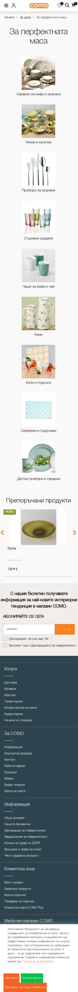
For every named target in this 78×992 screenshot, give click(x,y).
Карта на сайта (14, 791)
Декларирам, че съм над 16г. (29, 639)
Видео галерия (14, 785)
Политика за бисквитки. (38, 961)
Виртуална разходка (18, 753)
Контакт (10, 760)
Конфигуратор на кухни (20, 708)
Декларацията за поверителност (53, 645)
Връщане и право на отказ (22, 849)
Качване (10, 689)
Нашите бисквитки (17, 824)
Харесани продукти (17, 889)
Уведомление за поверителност (26, 837)
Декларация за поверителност (25, 830)
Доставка (10, 682)
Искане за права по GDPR (22, 843)
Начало (9, 17)
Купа (12, 548)
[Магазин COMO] (39, 5)
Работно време (14, 766)
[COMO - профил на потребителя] (14, 5)
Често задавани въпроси (21, 855)
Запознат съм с (42, 645)
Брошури (10, 772)
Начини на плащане (18, 720)
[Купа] (38, 527)
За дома (25, 17)
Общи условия (14, 818)
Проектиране (13, 701)
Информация (13, 747)
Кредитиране (13, 714)
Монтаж (10, 695)
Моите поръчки (15, 895)
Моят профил (13, 882)
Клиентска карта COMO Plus (23, 907)
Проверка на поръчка (19, 901)
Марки (8, 778)
